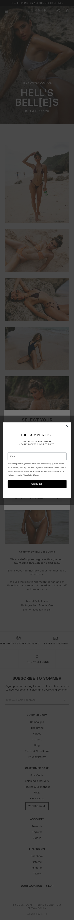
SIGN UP (37, 483)
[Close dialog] (67, 426)
